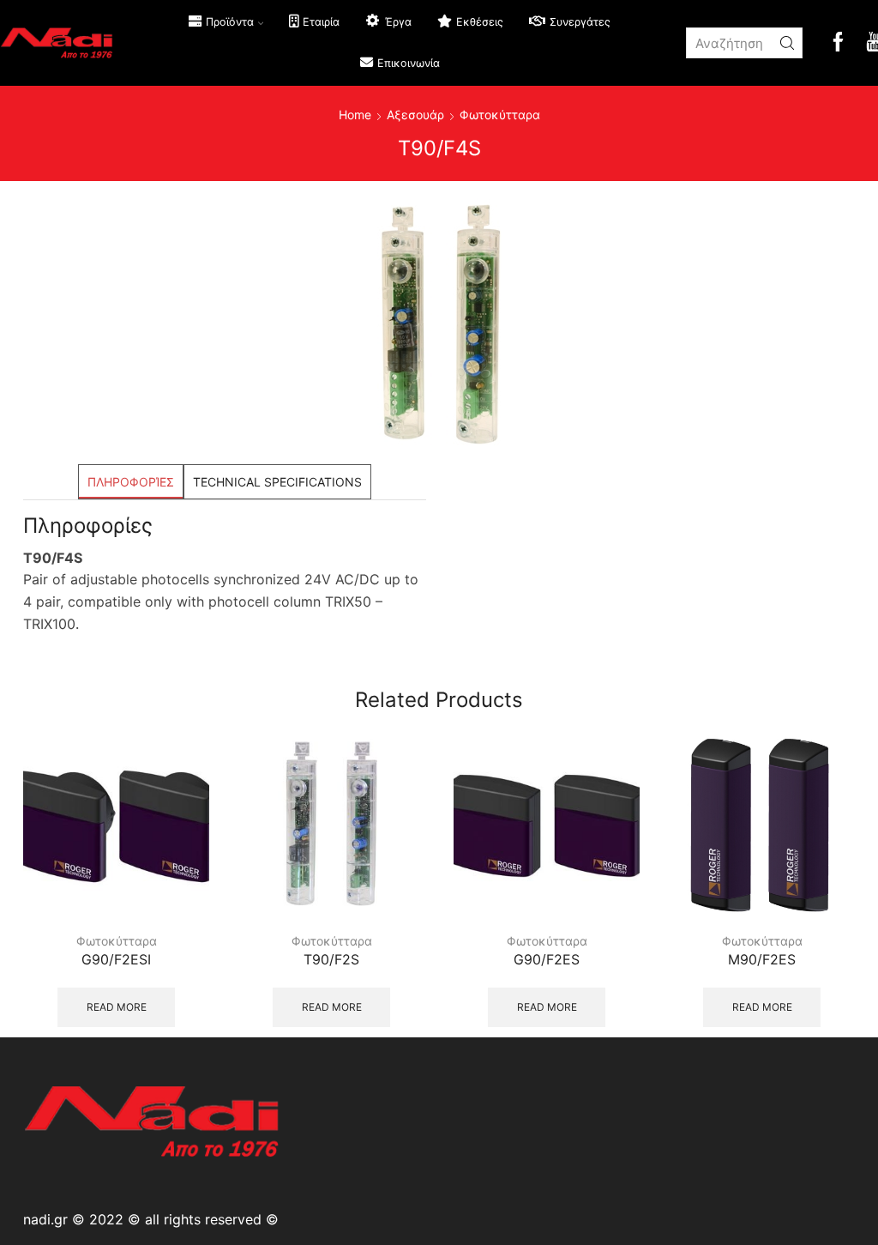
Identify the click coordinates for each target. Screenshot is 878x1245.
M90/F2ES (762, 960)
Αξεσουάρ (415, 114)
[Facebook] (838, 43)
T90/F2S (331, 960)
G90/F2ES (547, 960)
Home (355, 114)
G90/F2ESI (116, 960)
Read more (117, 1006)
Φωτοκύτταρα (500, 114)
